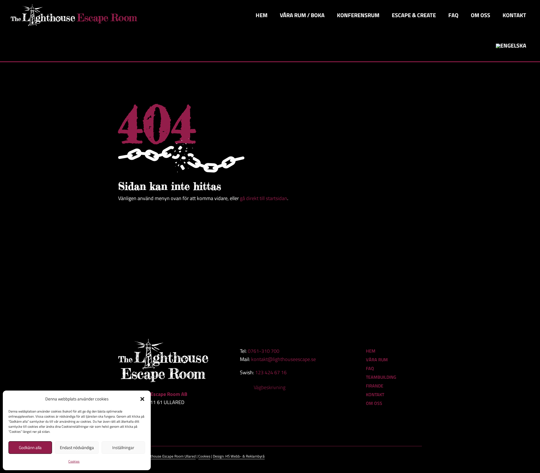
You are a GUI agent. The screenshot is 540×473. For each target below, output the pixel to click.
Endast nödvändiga (77, 447)
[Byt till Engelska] (511, 45)
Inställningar (123, 447)
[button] (142, 399)
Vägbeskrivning (269, 387)
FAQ (453, 15)
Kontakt (514, 15)
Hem (261, 15)
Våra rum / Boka (302, 15)
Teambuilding (381, 377)
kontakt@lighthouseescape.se (283, 359)
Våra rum (377, 359)
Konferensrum (358, 15)
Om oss (480, 15)
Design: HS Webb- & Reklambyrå (239, 456)
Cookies (74, 461)
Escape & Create (414, 15)
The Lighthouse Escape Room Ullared (166, 456)
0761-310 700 (263, 351)
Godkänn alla (30, 447)
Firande (374, 385)
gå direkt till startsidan (263, 198)
